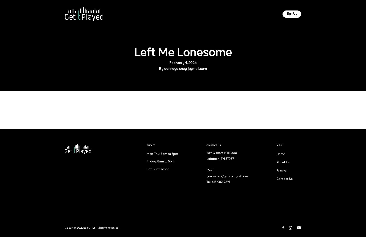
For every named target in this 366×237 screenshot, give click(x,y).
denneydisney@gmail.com (185, 69)
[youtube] (299, 227)
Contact (225, 13)
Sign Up (292, 13)
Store (209, 13)
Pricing (174, 13)
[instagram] (290, 228)
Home (139, 13)
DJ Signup (192, 13)
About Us (156, 13)
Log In (271, 13)
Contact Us (284, 179)
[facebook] (283, 227)
